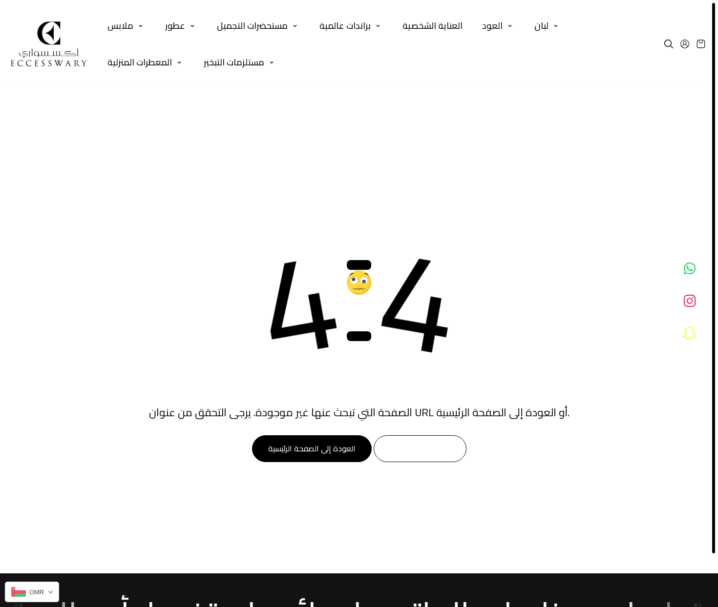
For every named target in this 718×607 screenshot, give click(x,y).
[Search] (668, 44)
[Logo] (49, 44)
